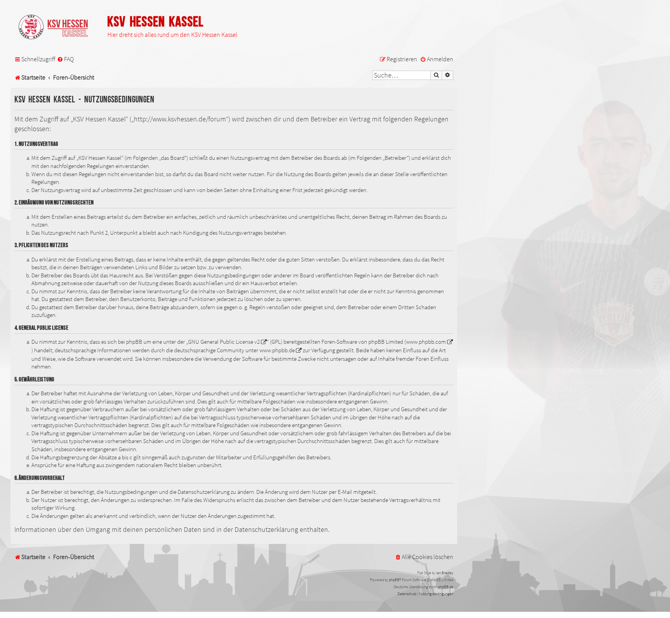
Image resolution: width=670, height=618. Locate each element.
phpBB (394, 579)
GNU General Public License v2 (224, 341)
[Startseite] (57, 27)
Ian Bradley (444, 572)
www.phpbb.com (426, 341)
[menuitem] (65, 59)
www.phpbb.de (277, 350)
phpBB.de (445, 586)
